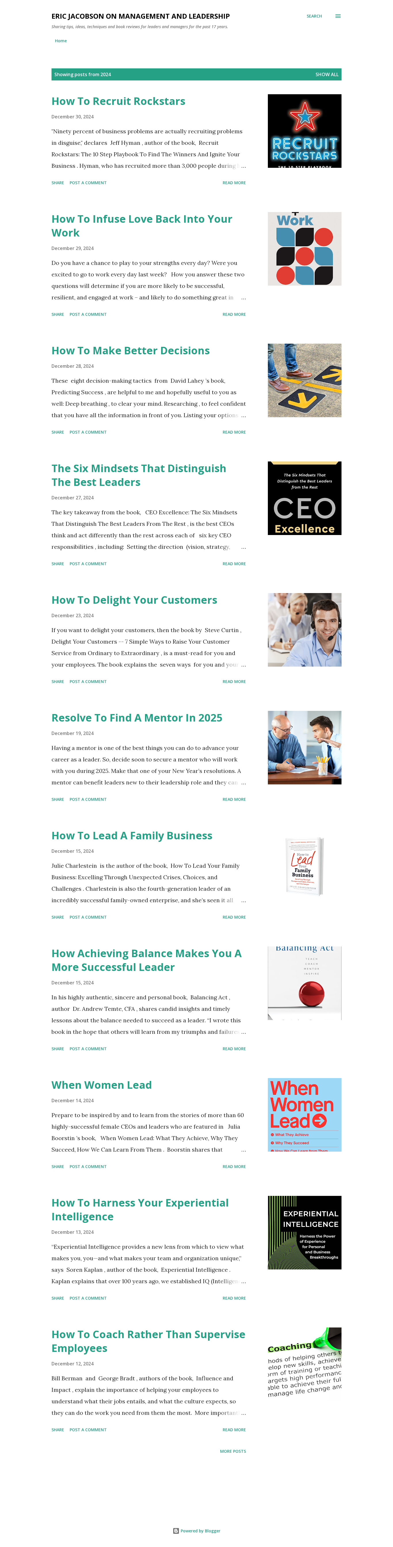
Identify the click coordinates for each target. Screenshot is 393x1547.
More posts (233, 1451)
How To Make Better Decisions (130, 350)
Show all (327, 74)
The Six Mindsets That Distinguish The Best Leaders (138, 475)
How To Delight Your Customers (134, 600)
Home (61, 40)
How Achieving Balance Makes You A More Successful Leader (146, 960)
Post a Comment (88, 182)
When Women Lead (101, 1085)
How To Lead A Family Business (131, 835)
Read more (234, 182)
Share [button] (57, 182)
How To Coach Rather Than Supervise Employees (148, 1341)
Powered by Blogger (200, 1530)
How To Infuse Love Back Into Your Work (141, 226)
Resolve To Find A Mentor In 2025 (137, 718)
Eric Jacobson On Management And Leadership (140, 16)
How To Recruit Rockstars (118, 101)
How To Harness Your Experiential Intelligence (140, 1209)
